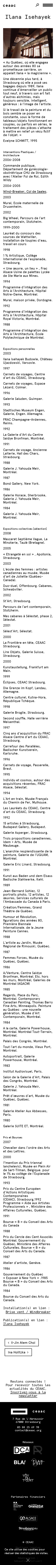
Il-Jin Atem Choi (22, 1343)
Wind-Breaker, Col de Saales (24, 191)
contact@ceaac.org (28, 1430)
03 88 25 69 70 (28, 1427)
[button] (28, 1560)
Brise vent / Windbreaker (28, 1312)
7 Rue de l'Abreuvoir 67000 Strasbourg (28, 1420)
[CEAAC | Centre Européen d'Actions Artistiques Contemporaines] (10, 5)
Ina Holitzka (17, 1352)
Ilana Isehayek (16, 1324)
